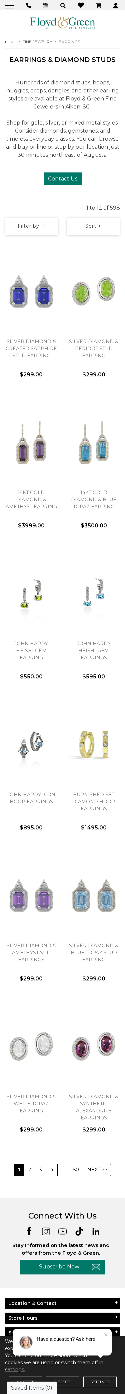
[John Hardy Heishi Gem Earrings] (94, 593)
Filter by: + (32, 226)
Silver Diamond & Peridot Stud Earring (93, 349)
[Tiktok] (79, 1230)
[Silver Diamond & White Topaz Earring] (31, 1046)
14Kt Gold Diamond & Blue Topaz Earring (93, 500)
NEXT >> (97, 1170)
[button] (63, 5)
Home (10, 42)
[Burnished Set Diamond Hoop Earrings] (94, 744)
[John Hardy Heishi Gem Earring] (31, 593)
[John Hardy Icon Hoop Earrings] (31, 744)
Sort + (93, 226)
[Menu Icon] (10, 5)
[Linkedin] (96, 1230)
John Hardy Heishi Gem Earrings (94, 651)
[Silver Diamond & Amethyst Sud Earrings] (31, 895)
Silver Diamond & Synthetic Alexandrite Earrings (93, 1107)
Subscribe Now (59, 1266)
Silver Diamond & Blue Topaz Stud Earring (93, 953)
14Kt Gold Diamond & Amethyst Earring (31, 500)
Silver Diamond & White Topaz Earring (31, 1104)
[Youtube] (62, 1230)
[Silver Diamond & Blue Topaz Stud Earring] (94, 895)
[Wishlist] (81, 4)
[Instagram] (46, 1230)
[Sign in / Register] (116, 5)
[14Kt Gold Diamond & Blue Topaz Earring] (94, 442)
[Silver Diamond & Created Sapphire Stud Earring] (31, 291)
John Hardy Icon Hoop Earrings (31, 798)
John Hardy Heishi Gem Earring (31, 651)
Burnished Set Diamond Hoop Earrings (93, 802)
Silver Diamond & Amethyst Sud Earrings (31, 953)
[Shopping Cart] (99, 5)
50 (76, 1170)
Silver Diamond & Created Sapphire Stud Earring (31, 349)
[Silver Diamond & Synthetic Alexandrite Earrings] (94, 1046)
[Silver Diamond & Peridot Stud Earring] (94, 291)
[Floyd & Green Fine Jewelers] (62, 22)
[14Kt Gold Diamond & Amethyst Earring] (31, 442)
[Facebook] (29, 1230)
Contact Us (62, 178)
